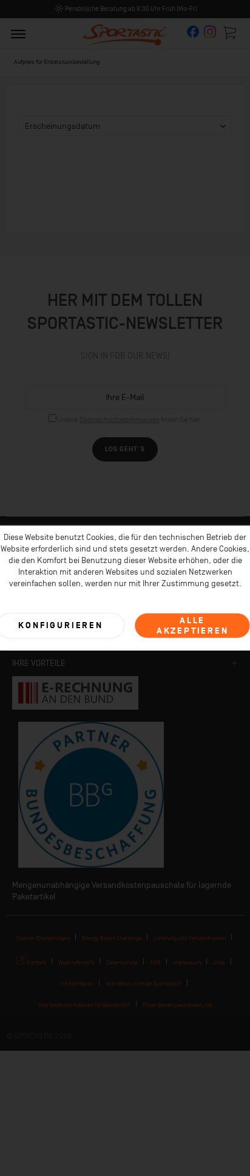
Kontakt (35, 962)
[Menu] (18, 33)
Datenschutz (122, 962)
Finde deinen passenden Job (177, 1005)
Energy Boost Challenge (111, 938)
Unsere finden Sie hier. (129, 420)
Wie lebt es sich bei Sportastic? (143, 983)
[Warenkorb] (230, 32)
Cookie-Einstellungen (43, 938)
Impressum (187, 962)
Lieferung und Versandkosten (190, 938)
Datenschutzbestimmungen (119, 420)
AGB (155, 962)
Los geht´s (125, 449)
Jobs (219, 962)
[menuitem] (18, 33)
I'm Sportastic (76, 983)
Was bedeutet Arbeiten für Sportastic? (84, 1005)
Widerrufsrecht (76, 962)
